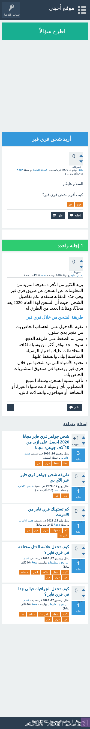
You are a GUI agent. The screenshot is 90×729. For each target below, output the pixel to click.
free (56, 463)
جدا (22, 614)
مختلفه (24, 572)
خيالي (32, 614)
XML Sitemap (34, 724)
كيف (65, 572)
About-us (54, 724)
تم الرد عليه (77, 275)
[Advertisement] (45, 87)
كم (66, 530)
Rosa (57, 524)
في (65, 577)
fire (65, 463)
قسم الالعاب (25, 486)
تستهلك (56, 530)
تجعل (55, 572)
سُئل (80, 169)
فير (70, 204)
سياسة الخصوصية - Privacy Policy (50, 721)
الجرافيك (43, 614)
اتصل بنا (80, 721)
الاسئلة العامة (40, 169)
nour (57, 490)
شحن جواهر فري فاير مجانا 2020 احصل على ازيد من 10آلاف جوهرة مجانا (46, 442)
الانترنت (63, 535)
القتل (35, 572)
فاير (36, 530)
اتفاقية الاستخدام (75, 724)
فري (79, 204)
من (28, 530)
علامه (45, 572)
